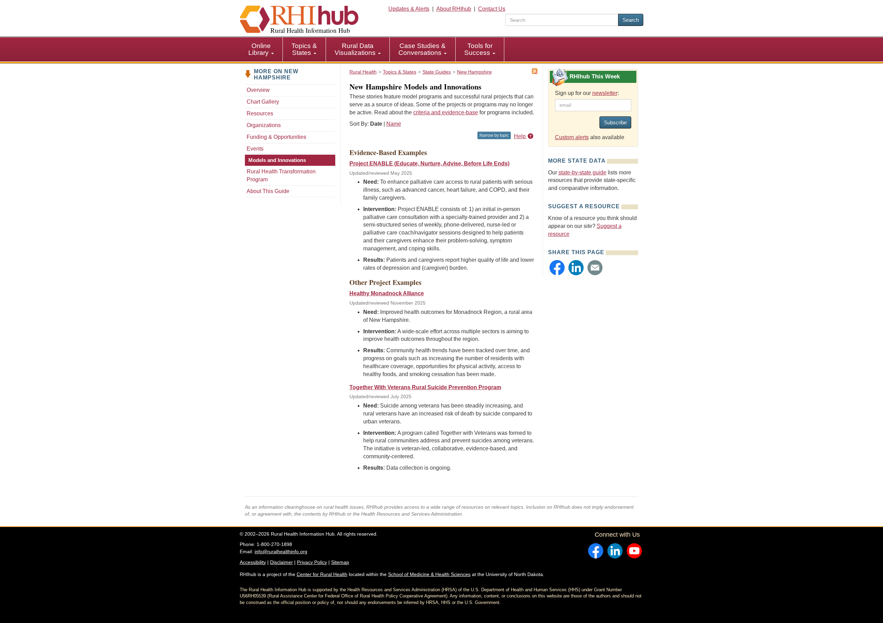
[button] (557, 268)
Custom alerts (572, 137)
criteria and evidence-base (445, 112)
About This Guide (268, 191)
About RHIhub (453, 9)
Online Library (259, 49)
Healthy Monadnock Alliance (386, 293)
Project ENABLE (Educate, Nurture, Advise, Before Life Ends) (429, 163)
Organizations (264, 125)
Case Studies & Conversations (422, 49)
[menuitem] (261, 49)
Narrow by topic (494, 135)
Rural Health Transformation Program (281, 175)
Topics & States (304, 49)
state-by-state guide (582, 172)
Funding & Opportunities (276, 137)
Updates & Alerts (408, 9)
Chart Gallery (263, 102)
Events (255, 149)
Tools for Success (478, 49)
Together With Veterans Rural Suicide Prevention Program (425, 387)
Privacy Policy (312, 562)
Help (520, 136)
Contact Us (491, 9)
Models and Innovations (277, 160)
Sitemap (340, 562)
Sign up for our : (587, 93)
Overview (258, 90)
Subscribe (615, 122)
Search (631, 20)
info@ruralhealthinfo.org (281, 551)
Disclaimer (281, 562)
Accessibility (253, 562)
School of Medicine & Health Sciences (429, 574)
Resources (260, 113)
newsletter (604, 93)
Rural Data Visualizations (356, 49)
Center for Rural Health (322, 574)
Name (393, 124)
